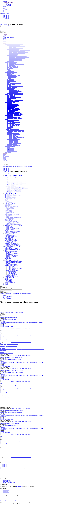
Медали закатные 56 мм (9, 194)
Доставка (4, 35)
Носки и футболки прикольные (11, 236)
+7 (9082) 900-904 (6, 169)
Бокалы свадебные (8, 204)
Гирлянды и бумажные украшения (13, 134)
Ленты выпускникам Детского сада (14, 190)
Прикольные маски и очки (10, 275)
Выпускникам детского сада (12, 55)
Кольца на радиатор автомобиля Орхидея (8, 319)
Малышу (6, 278)
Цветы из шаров (8, 247)
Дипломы (7, 201)
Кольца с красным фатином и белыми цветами (9, 438)
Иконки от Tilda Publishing (5, 500)
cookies (33, 498)
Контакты (4, 39)
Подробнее (2, 321)
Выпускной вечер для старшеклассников (12, 231)
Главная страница (6, 1)
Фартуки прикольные (9, 238)
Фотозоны (7, 230)
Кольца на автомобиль (11, 223)
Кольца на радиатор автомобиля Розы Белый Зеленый (10, 359)
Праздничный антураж (9, 229)
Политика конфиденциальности (9, 482)
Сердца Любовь (8, 257)
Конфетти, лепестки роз (9, 212)
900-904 (6, 16)
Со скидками (5, 310)
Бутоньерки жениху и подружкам (11, 206)
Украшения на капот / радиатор (13, 222)
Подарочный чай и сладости (10, 241)
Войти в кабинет (6, 490)
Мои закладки (5, 491)
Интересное (7, 234)
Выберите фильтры (4, 292)
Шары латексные (8, 252)
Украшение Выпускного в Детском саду (12, 249)
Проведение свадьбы (9, 226)
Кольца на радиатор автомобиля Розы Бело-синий (9, 332)
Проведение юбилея (9, 227)
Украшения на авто (10, 89)
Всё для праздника (4, 24)
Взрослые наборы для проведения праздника (13, 261)
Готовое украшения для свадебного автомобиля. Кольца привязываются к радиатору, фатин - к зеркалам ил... (21, 441)
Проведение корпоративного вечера (12, 228)
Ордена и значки (8, 199)
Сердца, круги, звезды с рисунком (11, 255)
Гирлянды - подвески (11, 267)
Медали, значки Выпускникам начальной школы (16, 183)
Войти (4, 8)
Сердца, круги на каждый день (11, 256)
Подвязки (7, 216)
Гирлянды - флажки (11, 269)
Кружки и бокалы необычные (10, 235)
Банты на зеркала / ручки (12, 221)
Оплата (4, 36)
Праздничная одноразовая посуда (13, 139)
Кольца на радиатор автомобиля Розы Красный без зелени (11, 372)
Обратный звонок (9, 326)
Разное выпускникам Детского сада (14, 191)
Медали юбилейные (9, 196)
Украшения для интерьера (10, 282)
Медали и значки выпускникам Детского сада (16, 187)
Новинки (6, 3)
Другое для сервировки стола (12, 274)
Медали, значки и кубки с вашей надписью (13, 195)
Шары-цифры (7, 259)
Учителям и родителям (11, 185)
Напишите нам (3, 326)
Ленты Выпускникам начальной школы (14, 182)
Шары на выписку (8, 280)
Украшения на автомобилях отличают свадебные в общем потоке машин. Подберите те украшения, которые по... (22, 322)
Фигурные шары (8, 258)
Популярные (5, 306)
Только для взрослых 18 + (10, 237)
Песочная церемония (9, 215)
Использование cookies (7, 481)
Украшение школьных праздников (11, 248)
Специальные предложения (8, 2)
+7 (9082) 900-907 (6, 168)
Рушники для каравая (9, 219)
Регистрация (5, 28)
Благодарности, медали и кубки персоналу (15, 189)
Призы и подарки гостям (9, 218)
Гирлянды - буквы (10, 266)
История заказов (6, 492)
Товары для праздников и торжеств (9, 166)
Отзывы (4, 6)
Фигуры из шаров (8, 279)
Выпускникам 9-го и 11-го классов (13, 45)
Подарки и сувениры (9, 242)
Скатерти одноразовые (11, 271)
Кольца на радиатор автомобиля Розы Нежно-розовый (10, 385)
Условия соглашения (6, 480)
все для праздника (19, 462)
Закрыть (4, 41)
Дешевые (4, 308)
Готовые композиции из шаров (11, 251)
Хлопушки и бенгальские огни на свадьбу (13, 224)
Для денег (7, 209)
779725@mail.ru (6, 18)
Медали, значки (10, 178)
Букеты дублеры (8, 205)
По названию (5, 307)
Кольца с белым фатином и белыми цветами (8, 449)
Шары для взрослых (9, 254)
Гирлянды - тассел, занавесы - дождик (14, 268)
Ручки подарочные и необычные (11, 240)
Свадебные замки (8, 210)
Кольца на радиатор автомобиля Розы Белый (8, 346)
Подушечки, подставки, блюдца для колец (13, 217)
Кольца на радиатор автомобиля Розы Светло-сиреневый (11, 412)
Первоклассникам (8, 192)
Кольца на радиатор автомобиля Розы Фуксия (9, 425)
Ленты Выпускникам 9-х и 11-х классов (14, 177)
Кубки (6, 200)
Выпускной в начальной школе (11, 232)
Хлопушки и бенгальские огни (11, 264)
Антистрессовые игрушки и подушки (12, 244)
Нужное (6, 213)
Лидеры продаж (8, 4)
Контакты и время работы (5, 25)
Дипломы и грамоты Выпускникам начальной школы (17, 181)
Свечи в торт (7, 263)
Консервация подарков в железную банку (13, 245)
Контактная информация (7, 173)
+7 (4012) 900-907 (6, 170)
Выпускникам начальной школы (13, 49)
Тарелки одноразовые (11, 273)
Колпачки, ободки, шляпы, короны (11, 276)
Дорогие (4, 309)
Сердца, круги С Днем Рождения (11, 253)
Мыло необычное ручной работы (11, 243)
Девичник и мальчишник (9, 207)
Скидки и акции (8, 5)
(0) (3, 11)
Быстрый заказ (3, 323)
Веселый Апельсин (11, 164)
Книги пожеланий (8, 211)
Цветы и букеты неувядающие (10, 239)
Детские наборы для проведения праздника (13, 262)
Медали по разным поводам (10, 197)
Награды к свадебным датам (10, 198)
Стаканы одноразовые (11, 272)
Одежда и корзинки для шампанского (12, 214)
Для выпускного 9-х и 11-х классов (13, 179)
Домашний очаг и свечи (9, 208)
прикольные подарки (28, 166)
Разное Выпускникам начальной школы (14, 184)
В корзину (2, 325)
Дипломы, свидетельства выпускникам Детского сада (17, 188)
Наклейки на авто (8, 281)
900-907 (6, 15)
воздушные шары (20, 166)
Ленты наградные (8, 202)
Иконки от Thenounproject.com (16, 500)
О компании (5, 34)
